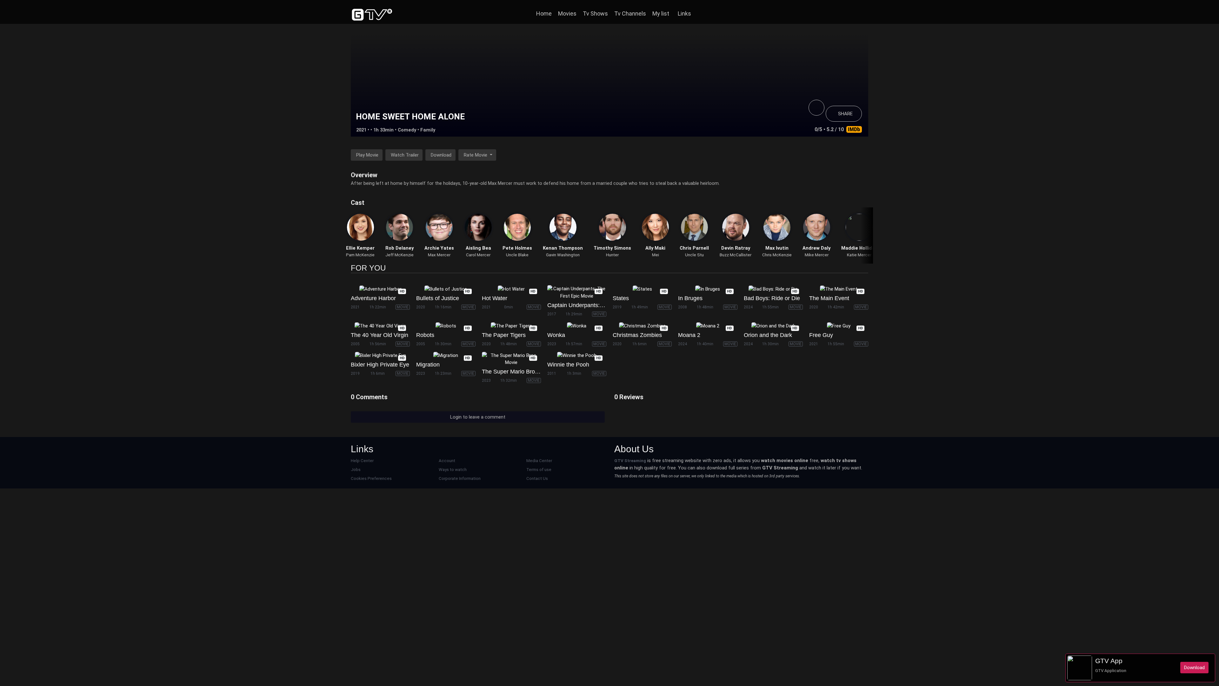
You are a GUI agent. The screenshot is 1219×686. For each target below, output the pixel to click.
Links (684, 13)
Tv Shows (595, 13)
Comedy (407, 130)
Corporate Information (460, 478)
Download (441, 155)
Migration (428, 364)
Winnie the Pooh (568, 364)
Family (427, 130)
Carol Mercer (478, 254)
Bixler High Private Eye (380, 364)
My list (660, 13)
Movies (567, 13)
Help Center (362, 460)
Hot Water (494, 298)
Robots (425, 335)
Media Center (539, 460)
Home (544, 13)
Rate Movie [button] (476, 155)
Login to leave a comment (477, 417)
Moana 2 (689, 335)
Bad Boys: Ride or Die (772, 298)
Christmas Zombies (637, 335)
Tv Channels (630, 13)
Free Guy (821, 335)
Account (447, 460)
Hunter (612, 254)
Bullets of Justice (437, 298)
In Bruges (690, 298)
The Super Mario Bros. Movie (519, 371)
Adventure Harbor (373, 298)
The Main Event (829, 298)
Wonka (556, 335)
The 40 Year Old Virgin (379, 335)
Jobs (356, 469)
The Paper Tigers (504, 335)
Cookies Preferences (371, 478)
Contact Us (537, 478)
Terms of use (538, 469)
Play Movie (367, 155)
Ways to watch (453, 469)
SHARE (845, 114)
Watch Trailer (405, 155)
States (621, 298)
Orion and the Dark (768, 335)
